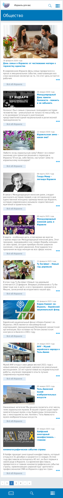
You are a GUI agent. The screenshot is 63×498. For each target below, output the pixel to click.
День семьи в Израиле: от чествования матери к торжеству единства (29, 64)
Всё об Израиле (14, 84)
